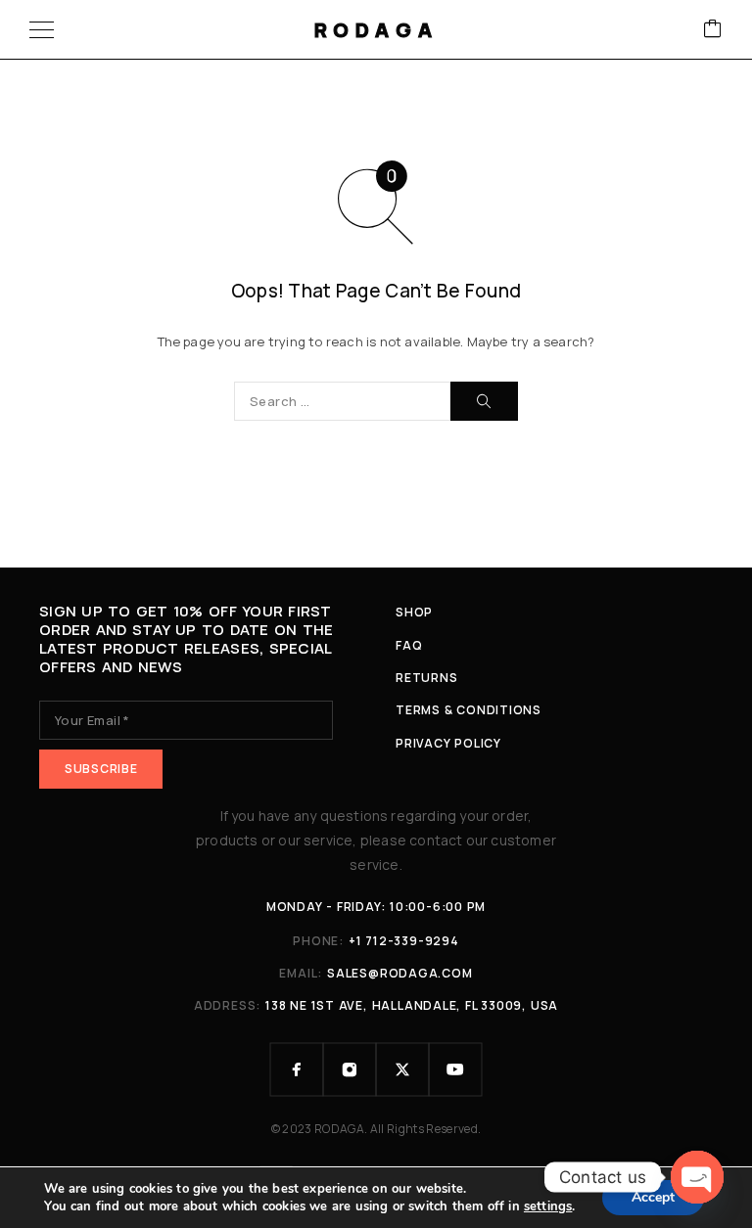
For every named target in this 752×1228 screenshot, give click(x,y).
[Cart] (713, 30)
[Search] (484, 401)
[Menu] (41, 29)
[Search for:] (342, 401)
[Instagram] (349, 1069)
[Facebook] (296, 1069)
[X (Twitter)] (402, 1069)
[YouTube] (455, 1069)
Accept (653, 1197)
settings (548, 1206)
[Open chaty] (697, 1177)
